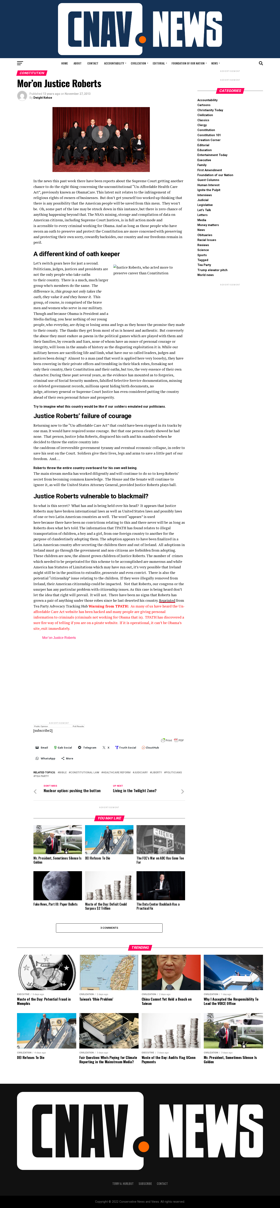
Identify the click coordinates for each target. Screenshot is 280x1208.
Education (204, 150)
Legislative (205, 205)
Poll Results (78, 726)
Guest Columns (208, 180)
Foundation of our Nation (188, 63)
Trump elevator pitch (212, 270)
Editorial (159, 63)
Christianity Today (210, 110)
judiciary (141, 772)
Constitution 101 (209, 135)
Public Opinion (41, 726)
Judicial (202, 200)
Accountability (114, 63)
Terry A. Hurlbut (123, 1183)
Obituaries (204, 235)
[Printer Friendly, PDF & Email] (172, 740)
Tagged (202, 260)
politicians (174, 772)
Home (64, 63)
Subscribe (145, 1183)
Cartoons (204, 105)
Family (201, 165)
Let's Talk (204, 210)
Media (201, 220)
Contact (92, 63)
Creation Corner (209, 140)
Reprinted (167, 600)
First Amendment (209, 170)
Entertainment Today (212, 155)
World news (205, 275)
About (78, 63)
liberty (156, 772)
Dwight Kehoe (42, 97)
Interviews (204, 195)
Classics (203, 120)
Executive (204, 160)
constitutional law (84, 772)
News (214, 63)
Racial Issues (206, 240)
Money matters (208, 225)
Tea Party (42, 776)
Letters (202, 215)
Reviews (203, 245)
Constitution (206, 130)
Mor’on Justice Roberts (59, 637)
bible (63, 772)
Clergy (202, 125)
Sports (202, 255)
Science (203, 250)
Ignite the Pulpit (208, 190)
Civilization (138, 63)
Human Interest (208, 185)
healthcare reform (117, 772)
